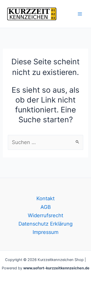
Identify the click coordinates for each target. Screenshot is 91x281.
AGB (45, 207)
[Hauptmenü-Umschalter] (80, 14)
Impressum (45, 232)
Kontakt (45, 198)
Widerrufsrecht (45, 215)
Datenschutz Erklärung (45, 224)
